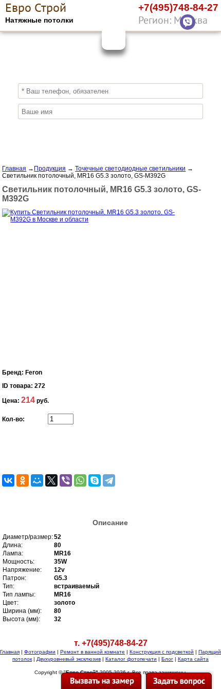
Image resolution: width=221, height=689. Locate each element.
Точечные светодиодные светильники (130, 168)
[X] (51, 480)
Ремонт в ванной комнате (92, 652)
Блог (167, 659)
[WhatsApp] (208, 22)
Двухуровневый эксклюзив (68, 659)
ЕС (35, 7)
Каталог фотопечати (131, 659)
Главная (14, 168)
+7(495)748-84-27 (178, 7)
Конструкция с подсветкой (162, 652)
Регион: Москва (173, 20)
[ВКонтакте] (8, 480)
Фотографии (40, 652)
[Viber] (187, 22)
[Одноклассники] (22, 480)
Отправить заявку (110, 131)
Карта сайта (193, 659)
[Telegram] (109, 480)
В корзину (67, 448)
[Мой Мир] (37, 480)
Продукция (50, 168)
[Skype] (94, 480)
